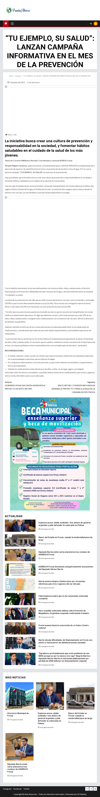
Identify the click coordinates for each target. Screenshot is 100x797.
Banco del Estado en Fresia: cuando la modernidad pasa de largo (80, 716)
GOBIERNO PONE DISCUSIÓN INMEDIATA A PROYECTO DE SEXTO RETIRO (25, 385)
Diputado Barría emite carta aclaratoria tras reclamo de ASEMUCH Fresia (17, 768)
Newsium (70, 794)
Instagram (7, 789)
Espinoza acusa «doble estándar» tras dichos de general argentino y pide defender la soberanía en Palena (49, 718)
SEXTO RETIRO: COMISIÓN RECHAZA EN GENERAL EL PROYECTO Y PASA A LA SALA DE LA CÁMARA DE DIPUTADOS (73, 387)
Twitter (26, 789)
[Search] (90, 23)
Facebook (17, 789)
